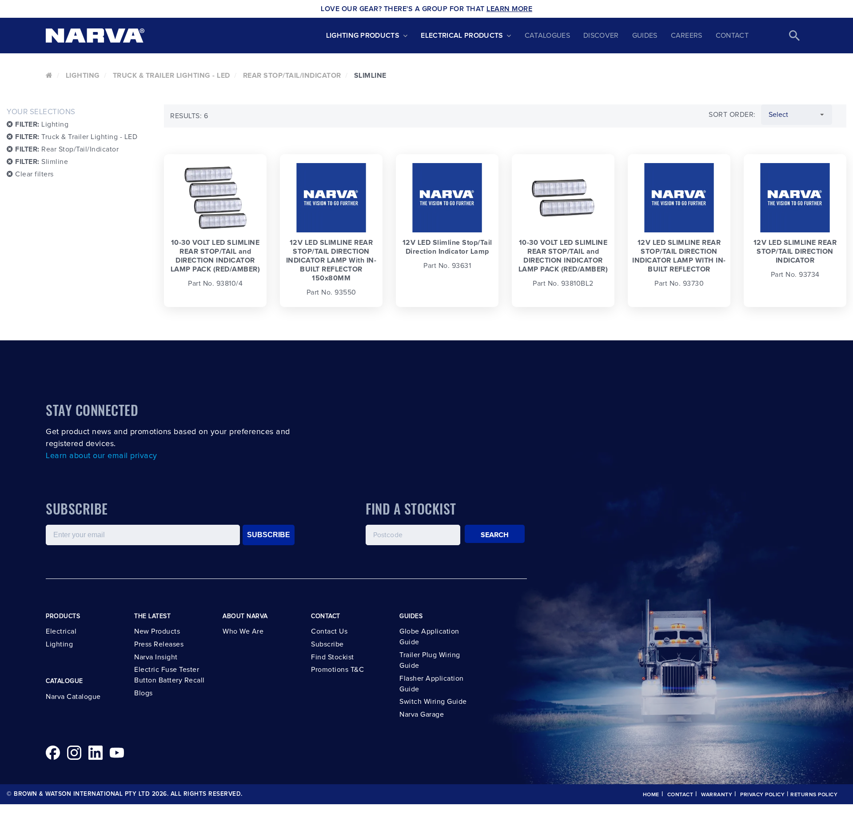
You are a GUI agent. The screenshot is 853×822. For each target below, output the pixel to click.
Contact (732, 35)
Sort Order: (732, 114)
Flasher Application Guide (431, 684)
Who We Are (243, 631)
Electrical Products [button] (462, 35)
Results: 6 (189, 116)
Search (495, 535)
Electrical (61, 631)
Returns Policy (813, 795)
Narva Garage (421, 714)
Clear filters (33, 174)
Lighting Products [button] (362, 35)
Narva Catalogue (73, 696)
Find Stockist (332, 657)
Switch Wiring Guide (433, 701)
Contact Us (329, 631)
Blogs (143, 693)
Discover (601, 35)
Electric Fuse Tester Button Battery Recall (169, 675)
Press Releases (158, 644)
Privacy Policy (762, 795)
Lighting (83, 75)
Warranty (716, 795)
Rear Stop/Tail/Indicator (292, 75)
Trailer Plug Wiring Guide (429, 660)
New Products (157, 631)
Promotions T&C (337, 669)
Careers (686, 35)
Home (651, 795)
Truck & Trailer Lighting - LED (171, 75)
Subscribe (327, 644)
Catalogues (547, 35)
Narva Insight (156, 657)
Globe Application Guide (429, 637)
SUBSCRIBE (268, 535)
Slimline (41, 161)
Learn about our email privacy (101, 456)
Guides (645, 35)
